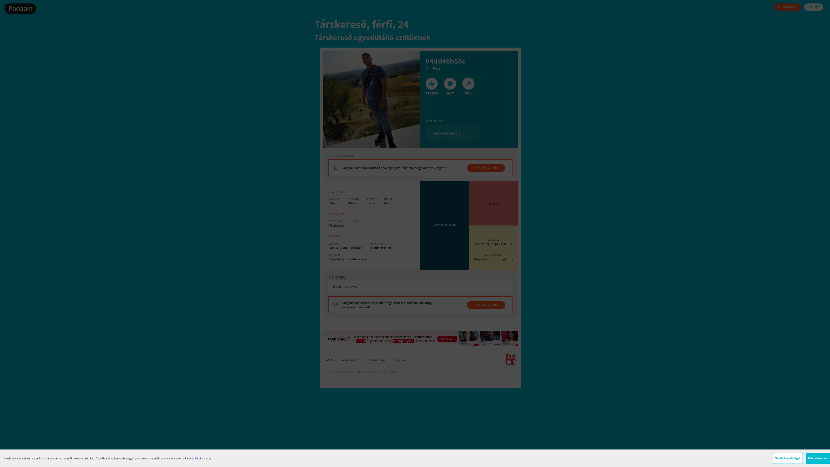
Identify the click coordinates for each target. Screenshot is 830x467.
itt (196, 458)
